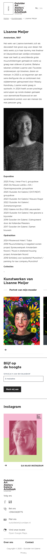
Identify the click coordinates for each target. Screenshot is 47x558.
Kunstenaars (16, 18)
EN (41, 8)
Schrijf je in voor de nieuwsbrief (17, 374)
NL (36, 8)
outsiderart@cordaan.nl (20, 523)
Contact (29, 542)
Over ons (8, 542)
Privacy (23, 553)
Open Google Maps (18, 533)
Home (6, 18)
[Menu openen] (8, 8)
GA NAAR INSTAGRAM (32, 466)
